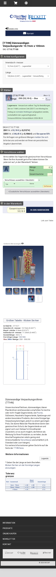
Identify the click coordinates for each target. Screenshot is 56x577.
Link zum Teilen (42, 223)
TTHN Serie (19, 448)
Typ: (7, 184)
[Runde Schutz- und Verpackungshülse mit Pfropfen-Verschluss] (31, 298)
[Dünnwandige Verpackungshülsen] (38, 298)
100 (20, 337)
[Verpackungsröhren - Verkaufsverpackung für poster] (31, 291)
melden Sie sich (41, 137)
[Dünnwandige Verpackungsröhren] (9, 291)
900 (24, 337)
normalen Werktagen (24, 112)
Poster (40, 413)
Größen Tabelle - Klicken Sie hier (22, 320)
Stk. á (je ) (16, 130)
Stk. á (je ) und (26, 134)
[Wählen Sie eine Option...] (42, 180)
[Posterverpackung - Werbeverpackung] (24, 291)
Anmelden (13, 29)
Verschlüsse (26, 440)
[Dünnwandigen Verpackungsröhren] (16, 291)
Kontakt (30, 33)
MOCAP (47, 563)
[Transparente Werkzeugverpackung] (38, 291)
